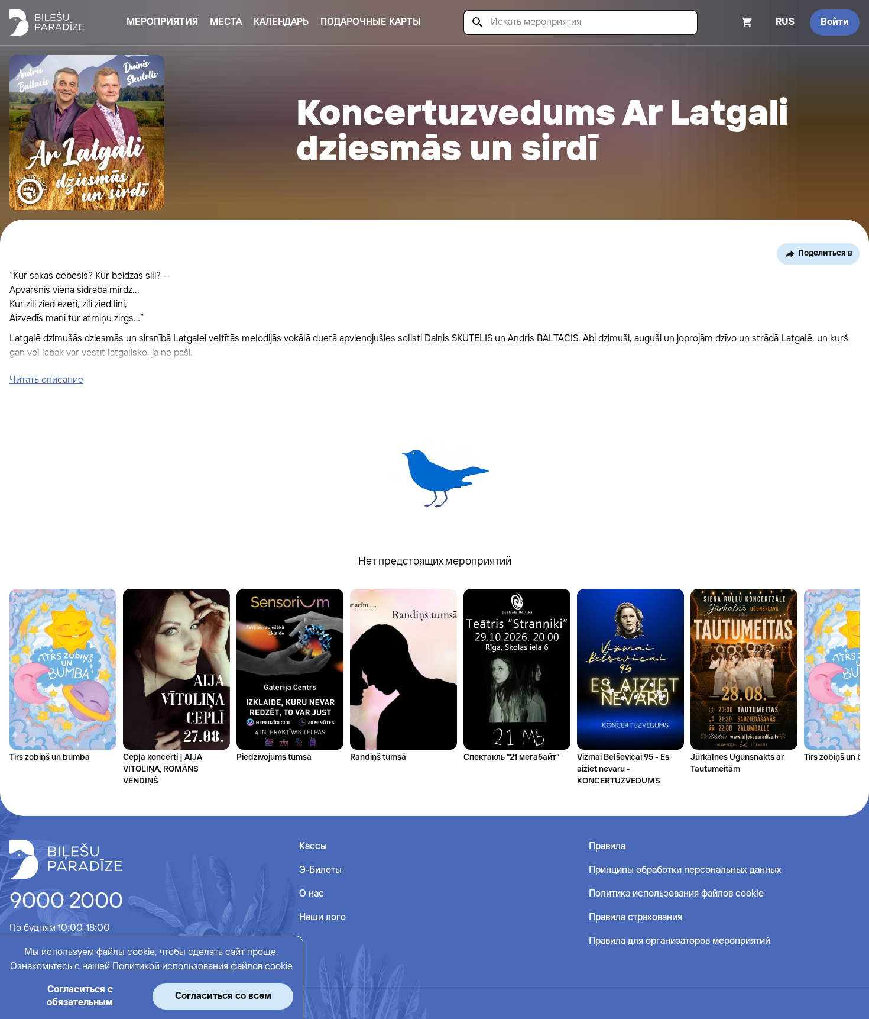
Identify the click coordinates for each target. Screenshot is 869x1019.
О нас (311, 893)
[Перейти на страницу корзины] (731, 22)
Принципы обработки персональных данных (685, 870)
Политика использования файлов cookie (676, 893)
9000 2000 (66, 901)
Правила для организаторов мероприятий (679, 941)
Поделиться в (825, 253)
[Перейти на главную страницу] (46, 22)
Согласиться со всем (223, 996)
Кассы (313, 846)
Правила (607, 846)
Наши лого (322, 917)
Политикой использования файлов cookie (202, 966)
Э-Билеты (320, 870)
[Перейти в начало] (65, 859)
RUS (785, 22)
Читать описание (46, 380)
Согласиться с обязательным (80, 996)
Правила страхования (635, 917)
